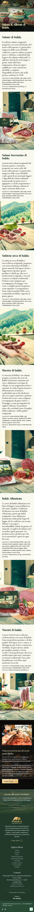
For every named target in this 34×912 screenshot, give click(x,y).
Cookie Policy (21, 892)
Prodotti (17, 852)
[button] (31, 4)
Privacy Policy (12, 892)
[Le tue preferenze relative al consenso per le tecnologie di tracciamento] (31, 909)
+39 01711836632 (17, 884)
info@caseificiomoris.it (17, 886)
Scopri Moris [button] (15, 840)
